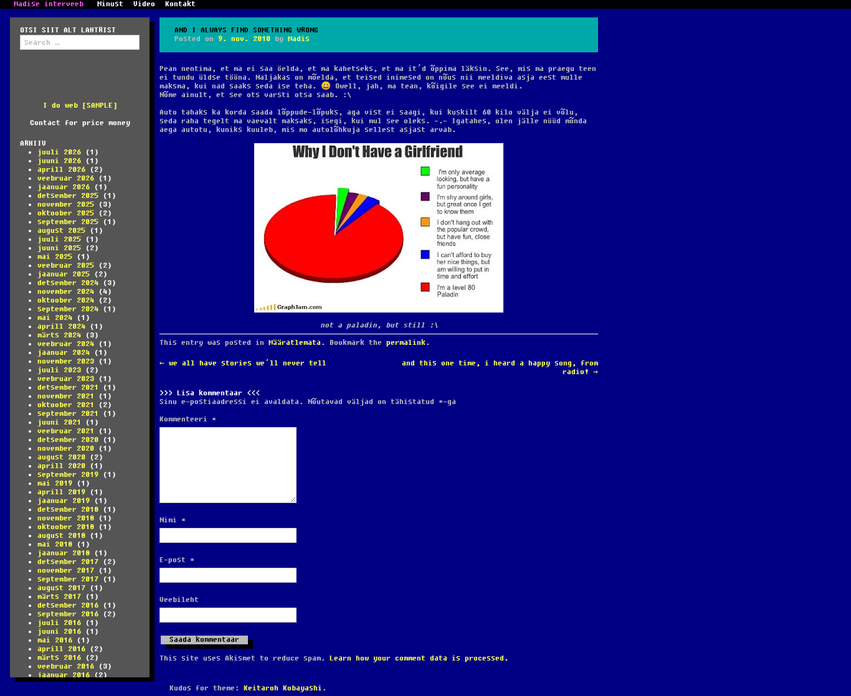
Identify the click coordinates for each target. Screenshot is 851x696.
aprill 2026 (61, 169)
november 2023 (65, 361)
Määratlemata (295, 342)
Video (144, 4)
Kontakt (180, 4)
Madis (299, 39)
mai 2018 (54, 544)
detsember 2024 (67, 283)
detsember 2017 (67, 562)
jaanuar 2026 (63, 187)
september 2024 (67, 309)
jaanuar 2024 (63, 352)
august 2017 (61, 588)
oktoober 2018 (65, 527)
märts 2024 (59, 335)
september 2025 (67, 222)
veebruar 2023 (65, 378)
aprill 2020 (61, 466)
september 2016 (67, 614)
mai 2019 (54, 483)
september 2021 (67, 413)
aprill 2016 (61, 649)
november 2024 (65, 291)
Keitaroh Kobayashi (283, 688)
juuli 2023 (59, 370)
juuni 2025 (59, 248)
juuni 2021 (59, 422)
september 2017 (67, 579)
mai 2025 (54, 256)
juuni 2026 (59, 161)
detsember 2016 (67, 605)
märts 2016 (59, 657)
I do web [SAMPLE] (80, 105)
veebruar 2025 (65, 265)
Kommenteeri (187, 419)
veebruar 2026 (65, 178)
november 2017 (65, 570)
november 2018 (65, 518)
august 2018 (61, 535)
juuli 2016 (59, 623)
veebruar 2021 (65, 431)
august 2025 (61, 230)
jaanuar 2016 (63, 675)
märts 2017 (59, 596)
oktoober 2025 (65, 213)
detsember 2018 (67, 509)
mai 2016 (54, 640)
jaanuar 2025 (63, 274)
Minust (110, 4)
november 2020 (65, 448)
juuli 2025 (59, 239)
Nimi (172, 520)
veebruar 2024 (65, 344)
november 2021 (65, 396)
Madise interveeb (48, 4)
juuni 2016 (59, 631)
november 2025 (65, 204)
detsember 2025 (67, 195)
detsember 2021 (67, 387)
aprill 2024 (61, 326)
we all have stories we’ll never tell (242, 363)
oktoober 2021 (65, 405)
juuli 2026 (59, 152)
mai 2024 (54, 317)
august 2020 (61, 457)
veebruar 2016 (65, 666)
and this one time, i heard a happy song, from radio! (500, 368)
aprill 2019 (61, 492)
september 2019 (67, 474)
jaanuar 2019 (63, 501)
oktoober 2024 (65, 300)
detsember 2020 (67, 439)
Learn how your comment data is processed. (419, 658)
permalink (406, 342)
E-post (176, 560)
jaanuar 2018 (63, 553)
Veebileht (179, 600)
